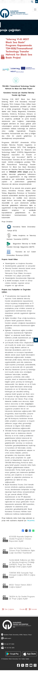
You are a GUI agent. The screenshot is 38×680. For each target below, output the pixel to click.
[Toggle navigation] (35, 9)
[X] (22, 665)
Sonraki (34, 609)
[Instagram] (35, 665)
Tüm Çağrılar (9, 609)
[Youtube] (30, 665)
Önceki (22, 609)
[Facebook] (18, 665)
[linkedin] (26, 665)
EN (36, 1)
